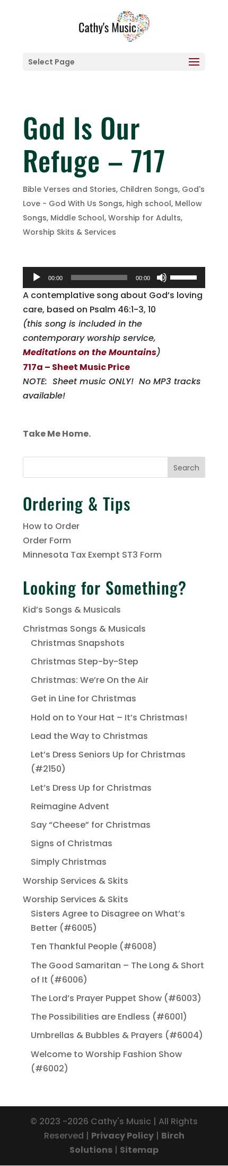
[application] (114, 277)
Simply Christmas (69, 862)
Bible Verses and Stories (69, 189)
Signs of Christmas (71, 843)
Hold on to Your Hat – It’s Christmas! (109, 717)
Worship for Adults (144, 217)
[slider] (185, 276)
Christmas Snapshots (78, 643)
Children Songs (149, 189)
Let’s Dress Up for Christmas (91, 788)
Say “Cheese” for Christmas (91, 825)
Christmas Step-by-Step (84, 661)
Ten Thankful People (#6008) (94, 946)
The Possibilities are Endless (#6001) (109, 1017)
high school (148, 203)
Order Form (47, 540)
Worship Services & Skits (75, 881)
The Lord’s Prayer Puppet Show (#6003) (116, 998)
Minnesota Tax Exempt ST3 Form (92, 555)
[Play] (36, 277)
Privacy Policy (122, 1136)
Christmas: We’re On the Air (89, 680)
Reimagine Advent (70, 806)
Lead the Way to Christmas (89, 736)
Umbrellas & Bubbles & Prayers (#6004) (117, 1035)
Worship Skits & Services (69, 232)
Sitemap (139, 1150)
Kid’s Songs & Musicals (72, 610)
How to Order (51, 526)
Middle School (77, 217)
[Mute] (161, 277)
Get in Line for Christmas (83, 698)
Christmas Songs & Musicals (84, 629)
